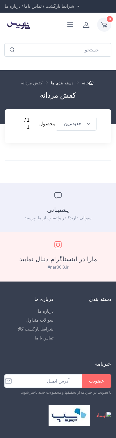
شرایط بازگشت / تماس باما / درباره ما (40, 6)
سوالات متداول (40, 320)
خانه (85, 83)
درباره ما (46, 311)
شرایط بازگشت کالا (36, 328)
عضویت (96, 380)
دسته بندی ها (62, 83)
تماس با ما (44, 337)
